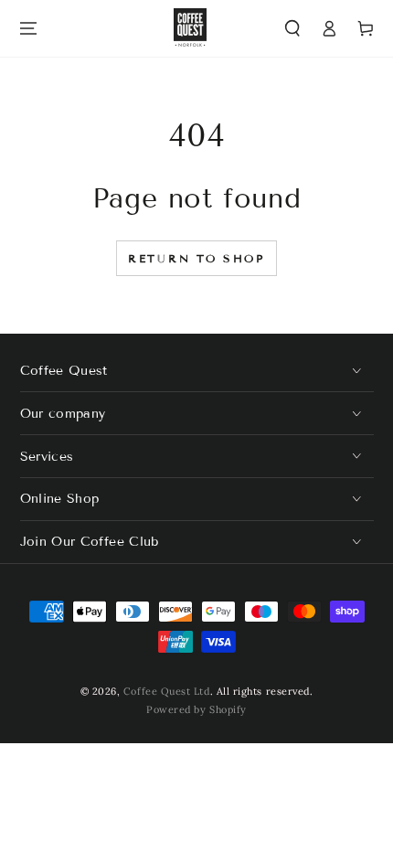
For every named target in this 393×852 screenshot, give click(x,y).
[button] (293, 29)
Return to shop (196, 258)
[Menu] (28, 29)
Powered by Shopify (196, 709)
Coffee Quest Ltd (166, 691)
